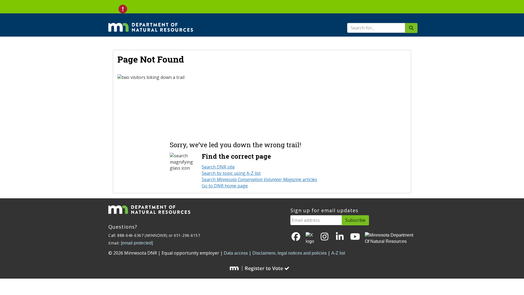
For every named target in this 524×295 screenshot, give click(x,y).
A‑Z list (338, 253)
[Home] (150, 23)
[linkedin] (339, 237)
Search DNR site (218, 167)
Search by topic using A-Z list (231, 173)
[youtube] (355, 237)
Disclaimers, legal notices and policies (289, 253)
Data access (236, 253)
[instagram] (324, 237)
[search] (411, 28)
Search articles (259, 179)
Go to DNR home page (225, 186)
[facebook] (295, 237)
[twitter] (310, 238)
